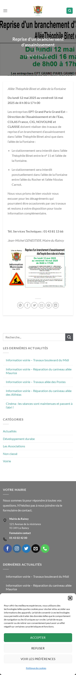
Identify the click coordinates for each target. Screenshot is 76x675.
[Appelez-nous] (45, 548)
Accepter (38, 637)
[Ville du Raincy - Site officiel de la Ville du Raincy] (38, 10)
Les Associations (14, 446)
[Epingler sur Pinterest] (48, 305)
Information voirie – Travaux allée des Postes (36, 382)
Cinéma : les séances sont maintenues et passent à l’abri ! (39, 405)
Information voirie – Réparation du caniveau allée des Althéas (39, 392)
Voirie (7, 461)
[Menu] (5, 10)
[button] (70, 598)
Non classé (10, 454)
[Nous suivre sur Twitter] (26, 548)
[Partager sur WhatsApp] (20, 305)
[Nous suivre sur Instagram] (17, 548)
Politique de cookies (36, 668)
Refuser (38, 648)
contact (26, 510)
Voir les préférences (38, 659)
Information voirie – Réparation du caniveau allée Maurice (39, 371)
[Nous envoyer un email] (35, 548)
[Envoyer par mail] (41, 305)
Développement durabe (19, 439)
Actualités (10, 431)
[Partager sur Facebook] (27, 305)
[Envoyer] (69, 337)
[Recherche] (69, 11)
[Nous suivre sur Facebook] (7, 548)
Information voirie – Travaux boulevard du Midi (37, 360)
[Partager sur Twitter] (34, 305)
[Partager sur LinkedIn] (55, 305)
